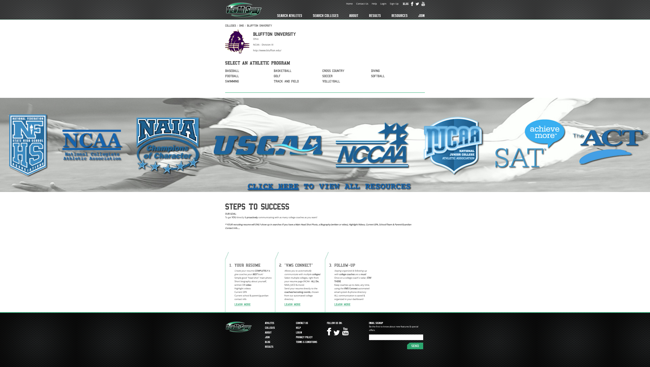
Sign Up (394, 3)
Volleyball (331, 81)
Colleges (230, 25)
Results (375, 16)
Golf (277, 76)
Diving (375, 71)
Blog (267, 341)
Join (421, 16)
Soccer (327, 76)
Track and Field (286, 81)
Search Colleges (326, 16)
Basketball (282, 71)
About (354, 16)
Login (383, 3)
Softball (378, 76)
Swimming (232, 81)
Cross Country (333, 71)
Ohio (241, 25)
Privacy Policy (304, 337)
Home (349, 3)
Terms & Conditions (306, 341)
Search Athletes (289, 16)
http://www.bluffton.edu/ (267, 50)
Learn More (242, 304)
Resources (400, 16)
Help (374, 3)
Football (232, 76)
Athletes (269, 323)
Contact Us (362, 3)
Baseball (232, 71)
